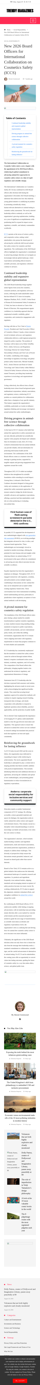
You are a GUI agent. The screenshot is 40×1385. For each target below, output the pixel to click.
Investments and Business (12, 1324)
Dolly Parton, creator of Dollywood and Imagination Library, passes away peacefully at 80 (27, 1164)
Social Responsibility (12, 41)
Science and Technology (12, 1328)
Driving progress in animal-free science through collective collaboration (22, 136)
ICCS (6, 234)
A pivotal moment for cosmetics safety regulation (22, 145)
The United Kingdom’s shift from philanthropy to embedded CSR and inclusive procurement (20, 1085)
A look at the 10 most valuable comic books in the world (27, 1203)
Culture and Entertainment (12, 1320)
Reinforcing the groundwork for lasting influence (22, 153)
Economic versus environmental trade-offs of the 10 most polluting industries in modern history (20, 1118)
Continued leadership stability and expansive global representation (21, 126)
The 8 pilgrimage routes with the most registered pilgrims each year (27, 1222)
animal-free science (26, 895)
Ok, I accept (20, 1381)
